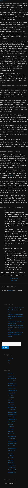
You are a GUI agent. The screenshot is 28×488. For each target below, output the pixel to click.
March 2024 (11, 405)
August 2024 (11, 393)
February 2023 (12, 436)
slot (9, 360)
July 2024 (10, 395)
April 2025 (10, 373)
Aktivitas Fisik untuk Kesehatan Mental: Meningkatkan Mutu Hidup (16, 310)
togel (9, 362)
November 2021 (12, 472)
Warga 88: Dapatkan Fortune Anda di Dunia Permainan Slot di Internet (15, 316)
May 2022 (10, 457)
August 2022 (11, 450)
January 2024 (11, 409)
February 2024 (12, 407)
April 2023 (10, 431)
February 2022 (12, 465)
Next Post (14, 280)
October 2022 (11, 445)
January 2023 (11, 438)
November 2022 (12, 443)
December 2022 (12, 441)
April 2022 (10, 460)
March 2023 (11, 433)
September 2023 (12, 419)
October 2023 (11, 417)
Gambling (10, 358)
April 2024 (10, 402)
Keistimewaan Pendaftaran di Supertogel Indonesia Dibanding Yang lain (16, 328)
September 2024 (12, 390)
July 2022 (10, 453)
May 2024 (10, 400)
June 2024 (11, 397)
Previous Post (14, 278)
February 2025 (12, 378)
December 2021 (12, 469)
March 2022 (11, 462)
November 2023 (12, 414)
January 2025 (11, 380)
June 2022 (11, 455)
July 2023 (10, 424)
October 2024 (11, 388)
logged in (10, 290)
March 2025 (11, 376)
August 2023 (11, 421)
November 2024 (12, 385)
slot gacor (10, 175)
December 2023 (12, 412)
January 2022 (11, 467)
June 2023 (11, 426)
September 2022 (12, 448)
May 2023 (10, 429)
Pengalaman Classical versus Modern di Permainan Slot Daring (15, 334)
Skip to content (4, 0)
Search (3, 340)
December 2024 (12, 383)
